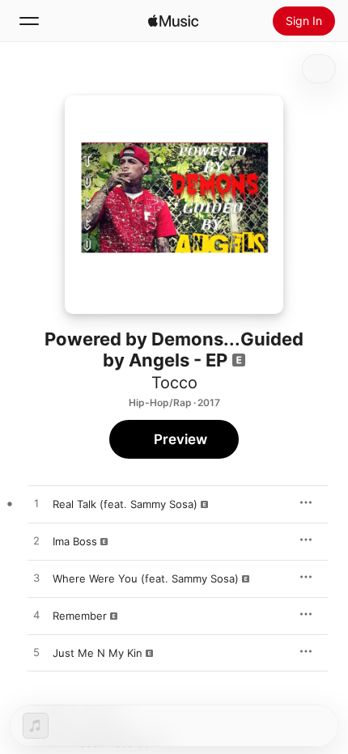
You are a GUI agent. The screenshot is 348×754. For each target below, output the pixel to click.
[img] (173, 21)
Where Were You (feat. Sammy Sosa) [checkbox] (146, 578)
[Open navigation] (29, 21)
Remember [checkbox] (80, 615)
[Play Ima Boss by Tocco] (36, 541)
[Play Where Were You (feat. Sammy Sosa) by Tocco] (36, 578)
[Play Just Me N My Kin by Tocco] (36, 653)
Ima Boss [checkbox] (75, 541)
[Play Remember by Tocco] (36, 615)
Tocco (174, 382)
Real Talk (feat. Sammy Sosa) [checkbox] (125, 504)
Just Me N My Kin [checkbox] (97, 652)
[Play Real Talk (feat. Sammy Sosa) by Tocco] (36, 504)
